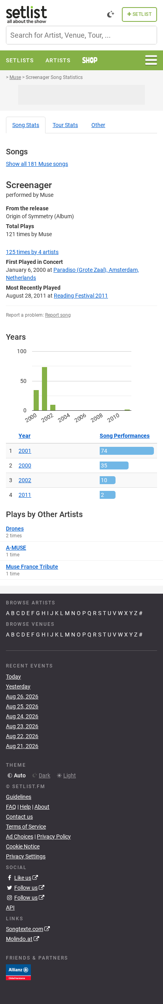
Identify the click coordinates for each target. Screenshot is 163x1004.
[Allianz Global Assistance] (18, 972)
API (10, 907)
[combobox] (81, 35)
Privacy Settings (25, 856)
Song (25, 125)
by (32, 252)
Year (24, 436)
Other (98, 125)
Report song (58, 315)
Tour (65, 125)
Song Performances (125, 436)
